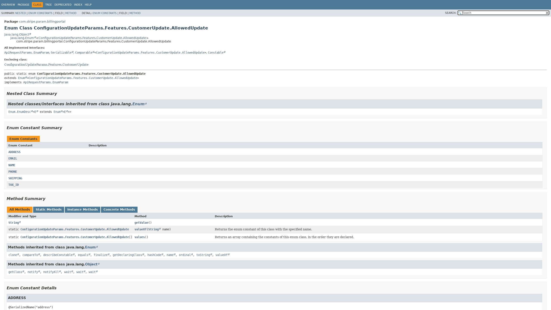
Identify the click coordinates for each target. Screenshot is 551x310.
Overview (8, 4)
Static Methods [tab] (49, 209)
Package (23, 4)
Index (78, 4)
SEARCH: (450, 12)
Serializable (61, 52)
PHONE (12, 171)
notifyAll (51, 272)
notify (33, 272)
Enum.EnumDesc (19, 111)
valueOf (141, 229)
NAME (11, 165)
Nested (20, 13)
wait (67, 272)
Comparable (83, 52)
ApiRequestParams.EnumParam (26, 52)
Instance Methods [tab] (82, 209)
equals (83, 255)
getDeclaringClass (127, 255)
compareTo (30, 255)
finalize (100, 255)
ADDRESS (14, 152)
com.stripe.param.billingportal (42, 21)
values (140, 237)
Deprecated (62, 4)
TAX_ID (13, 184)
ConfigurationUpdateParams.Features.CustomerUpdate (46, 64)
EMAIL (12, 158)
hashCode (154, 255)
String (13, 222)
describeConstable (58, 255)
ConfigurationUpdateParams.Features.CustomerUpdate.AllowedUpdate (92, 38)
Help (88, 4)
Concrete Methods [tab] (119, 209)
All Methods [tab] (19, 209)
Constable (215, 52)
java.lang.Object (16, 34)
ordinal (185, 255)
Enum (21, 78)
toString (203, 255)
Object (91, 264)
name (170, 255)
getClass (15, 272)
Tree (48, 4)
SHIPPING (15, 178)
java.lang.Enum (22, 38)
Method (70, 13)
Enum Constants (40, 13)
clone (12, 255)
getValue (141, 222)
